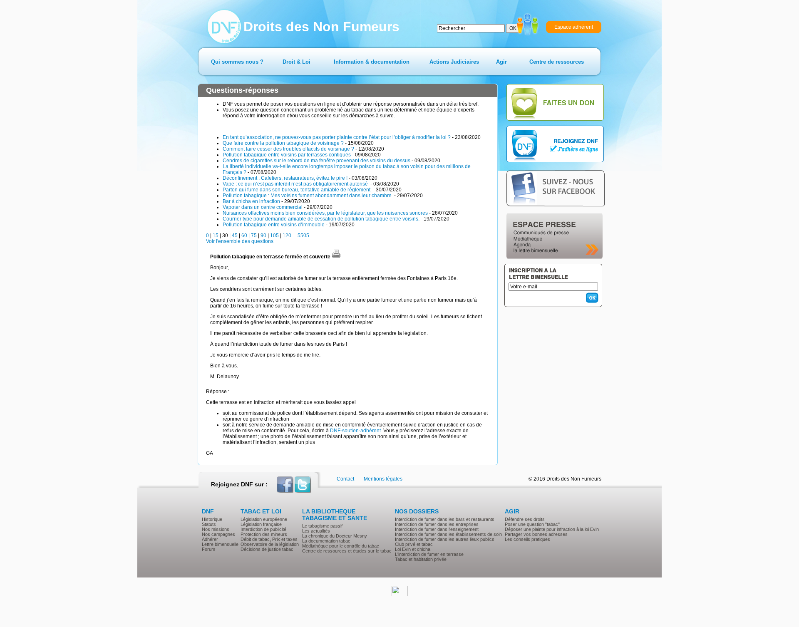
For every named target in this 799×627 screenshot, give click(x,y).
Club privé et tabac (414, 544)
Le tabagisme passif (322, 525)
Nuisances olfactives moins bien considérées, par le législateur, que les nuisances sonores (325, 213)
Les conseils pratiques (527, 539)
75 (254, 235)
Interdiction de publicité (263, 529)
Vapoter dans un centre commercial (263, 207)
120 (287, 235)
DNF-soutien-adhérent (355, 431)
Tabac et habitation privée (421, 559)
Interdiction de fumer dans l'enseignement (437, 529)
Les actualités (316, 530)
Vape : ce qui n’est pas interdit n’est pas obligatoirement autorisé (296, 184)
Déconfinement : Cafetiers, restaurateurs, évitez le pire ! (285, 178)
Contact (345, 479)
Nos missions (215, 529)
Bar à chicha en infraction (251, 201)
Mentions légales (383, 479)
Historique (212, 519)
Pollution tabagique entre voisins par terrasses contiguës (287, 155)
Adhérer (210, 539)
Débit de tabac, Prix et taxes (269, 539)
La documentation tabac (326, 540)
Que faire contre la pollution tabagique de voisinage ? (283, 143)
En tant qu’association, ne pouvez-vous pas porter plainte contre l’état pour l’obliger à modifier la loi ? (337, 137)
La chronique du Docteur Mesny (334, 535)
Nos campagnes (218, 534)
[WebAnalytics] (400, 594)
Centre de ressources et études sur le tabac (347, 550)
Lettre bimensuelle (220, 544)
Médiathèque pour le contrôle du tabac (340, 545)
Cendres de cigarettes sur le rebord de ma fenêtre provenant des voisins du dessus (316, 161)
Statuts (209, 524)
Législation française (261, 524)
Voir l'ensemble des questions (239, 241)
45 (235, 235)
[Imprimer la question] (336, 257)
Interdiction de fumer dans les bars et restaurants (444, 519)
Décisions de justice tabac (267, 549)
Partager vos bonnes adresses (536, 534)
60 (244, 235)
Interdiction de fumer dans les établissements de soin (448, 534)
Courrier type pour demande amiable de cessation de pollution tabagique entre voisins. (321, 219)
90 (263, 235)
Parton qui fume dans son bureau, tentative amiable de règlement (297, 190)
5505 (303, 235)
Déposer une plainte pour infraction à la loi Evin (552, 529)
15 (215, 235)
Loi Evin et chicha (412, 549)
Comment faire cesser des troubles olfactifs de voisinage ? (288, 149)
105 (274, 235)
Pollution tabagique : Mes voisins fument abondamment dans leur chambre (308, 195)
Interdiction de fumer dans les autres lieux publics (444, 539)
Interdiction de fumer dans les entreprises (437, 524)
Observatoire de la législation (270, 544)
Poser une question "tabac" (532, 524)
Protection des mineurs (264, 534)
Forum (208, 549)
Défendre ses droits (525, 519)
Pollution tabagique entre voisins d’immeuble (274, 225)
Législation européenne (264, 519)
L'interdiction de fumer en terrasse (429, 554)
